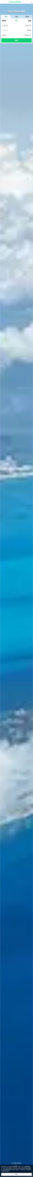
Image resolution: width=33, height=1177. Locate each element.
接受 (16, 1174)
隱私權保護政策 (5, 1171)
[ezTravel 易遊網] (16, 1)
